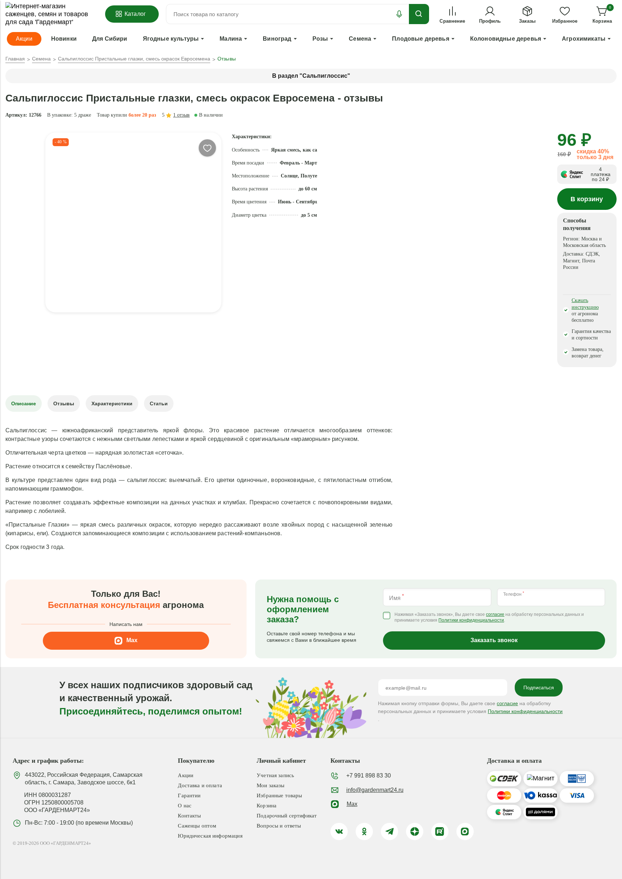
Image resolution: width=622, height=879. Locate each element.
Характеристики (111, 403)
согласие (495, 614)
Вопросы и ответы (279, 826)
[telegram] (389, 831)
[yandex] (414, 831)
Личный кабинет (281, 760)
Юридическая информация (210, 836)
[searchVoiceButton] (399, 14)
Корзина (266, 805)
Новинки (64, 39)
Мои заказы (271, 785)
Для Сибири (109, 39)
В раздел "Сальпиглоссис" (311, 76)
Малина (231, 39)
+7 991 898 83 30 (368, 775)
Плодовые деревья (420, 39)
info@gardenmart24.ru (375, 790)
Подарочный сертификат (287, 816)
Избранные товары (279, 795)
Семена (360, 39)
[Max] (465, 831)
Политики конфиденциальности (471, 620)
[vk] (339, 831)
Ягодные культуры (171, 39)
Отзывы (63, 403)
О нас (184, 805)
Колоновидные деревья (505, 39)
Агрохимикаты (583, 39)
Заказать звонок (494, 640)
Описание (23, 403)
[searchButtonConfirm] (419, 14)
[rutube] (440, 831)
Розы (320, 39)
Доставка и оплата (200, 785)
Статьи (159, 403)
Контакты (189, 816)
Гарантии (189, 795)
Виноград (277, 39)
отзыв (181, 115)
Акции (185, 775)
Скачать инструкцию (585, 304)
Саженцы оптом (197, 826)
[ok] (364, 831)
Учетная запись (275, 775)
